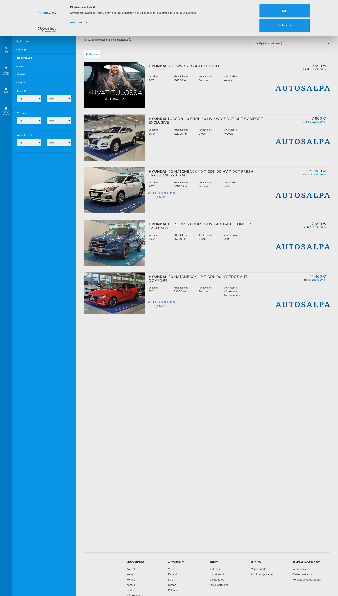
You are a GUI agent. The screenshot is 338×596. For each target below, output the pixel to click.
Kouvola (131, 569)
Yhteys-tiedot (6, 113)
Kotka (130, 574)
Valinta (282, 25)
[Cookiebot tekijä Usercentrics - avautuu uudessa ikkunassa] (46, 29)
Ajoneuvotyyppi (24, 57)
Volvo (171, 569)
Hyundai (93, 54)
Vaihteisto (21, 74)
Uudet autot (216, 574)
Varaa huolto (6, 73)
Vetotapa (20, 66)
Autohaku (215, 569)
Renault (173, 574)
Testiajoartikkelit (219, 585)
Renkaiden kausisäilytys (307, 579)
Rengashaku (300, 569)
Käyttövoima (22, 41)
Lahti (130, 590)
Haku (6, 52)
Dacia (171, 579)
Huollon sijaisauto (262, 574)
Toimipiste (21, 82)
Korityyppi (21, 49)
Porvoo (131, 579)
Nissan (172, 585)
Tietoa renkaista (302, 574)
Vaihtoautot (216, 579)
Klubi (6, 92)
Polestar (173, 590)
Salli (284, 10)
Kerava (131, 585)
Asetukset (76, 22)
